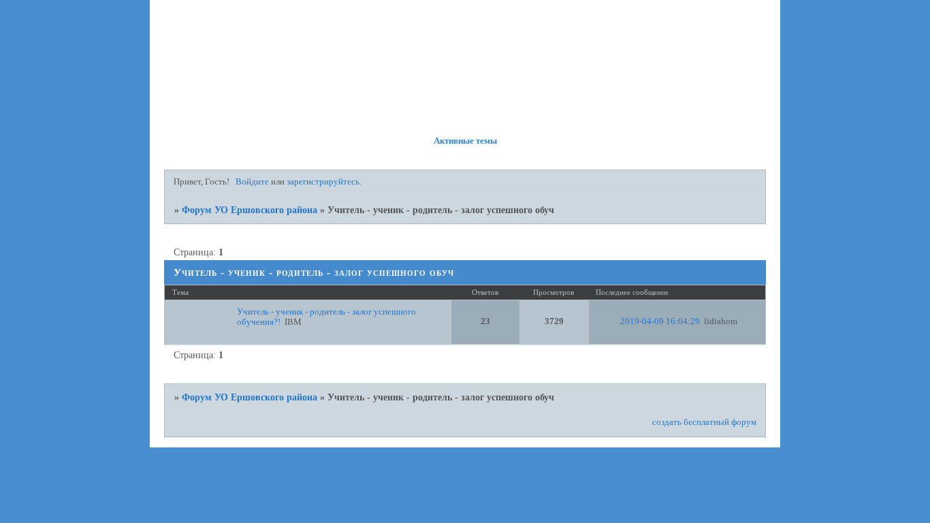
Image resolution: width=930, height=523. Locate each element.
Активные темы (465, 141)
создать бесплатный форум (704, 422)
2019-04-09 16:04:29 (660, 321)
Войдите (252, 182)
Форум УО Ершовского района (249, 209)
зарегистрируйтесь (323, 182)
